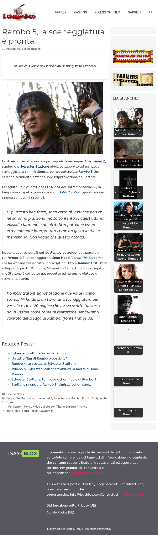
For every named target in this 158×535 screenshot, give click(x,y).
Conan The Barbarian (20, 398)
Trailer (60, 12)
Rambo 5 (88, 398)
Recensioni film (107, 12)
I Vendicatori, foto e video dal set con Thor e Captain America (46, 406)
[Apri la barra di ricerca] (150, 12)
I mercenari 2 (43, 398)
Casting (80, 12)
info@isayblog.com (86, 473)
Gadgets (134, 12)
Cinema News (15, 394)
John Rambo (62, 398)
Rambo (76, 398)
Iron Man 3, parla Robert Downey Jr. (29, 411)
